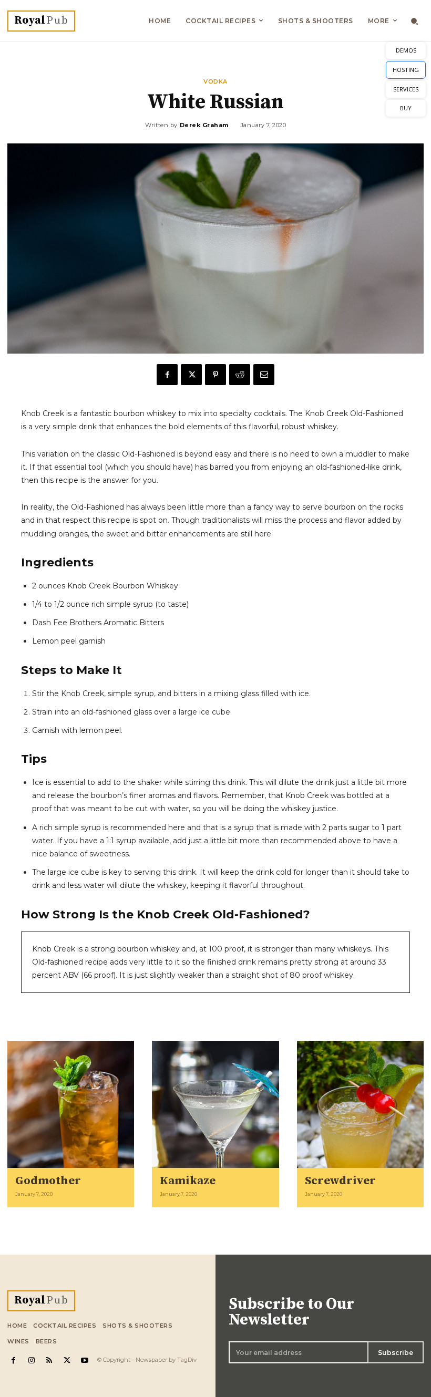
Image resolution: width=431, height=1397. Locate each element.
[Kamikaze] (215, 1104)
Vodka (215, 82)
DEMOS (406, 50)
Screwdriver (340, 1181)
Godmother (48, 1181)
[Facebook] (167, 374)
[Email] (263, 374)
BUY (406, 108)
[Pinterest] (215, 374)
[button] (414, 21)
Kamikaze (188, 1181)
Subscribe (395, 1353)
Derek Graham (204, 125)
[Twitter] (191, 374)
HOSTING (406, 70)
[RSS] (49, 1360)
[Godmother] (70, 1104)
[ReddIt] (239, 374)
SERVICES (405, 89)
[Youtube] (84, 1360)
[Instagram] (31, 1360)
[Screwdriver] (360, 1104)
